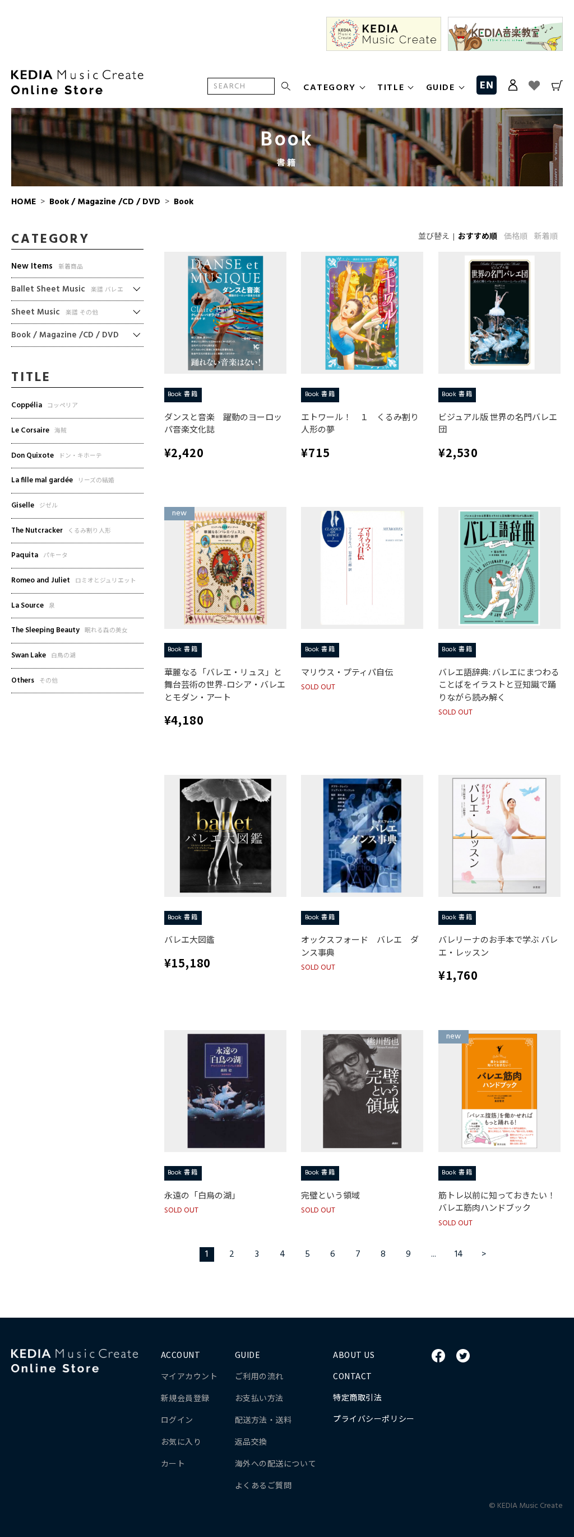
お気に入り (181, 1441)
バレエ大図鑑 (189, 939)
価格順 (515, 237)
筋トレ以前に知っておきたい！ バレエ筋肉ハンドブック (497, 1201)
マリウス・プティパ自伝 (347, 672)
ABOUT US (353, 1354)
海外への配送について (276, 1463)
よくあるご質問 (263, 1485)
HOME (23, 202)
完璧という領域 (330, 1195)
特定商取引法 (357, 1397)
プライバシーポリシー (374, 1418)
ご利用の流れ (259, 1375)
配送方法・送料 (263, 1419)
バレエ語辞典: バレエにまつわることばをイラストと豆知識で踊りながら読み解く (498, 684)
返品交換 (251, 1441)
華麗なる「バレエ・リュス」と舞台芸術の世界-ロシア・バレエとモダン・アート (224, 684)
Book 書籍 (183, 394)
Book (182, 202)
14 (459, 1254)
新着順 (546, 237)
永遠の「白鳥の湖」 (202, 1195)
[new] (225, 568)
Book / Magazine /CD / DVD (105, 202)
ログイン (177, 1419)
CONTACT (352, 1375)
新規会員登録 (185, 1397)
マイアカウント (189, 1375)
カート (173, 1463)
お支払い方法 (259, 1397)
